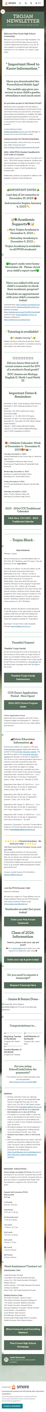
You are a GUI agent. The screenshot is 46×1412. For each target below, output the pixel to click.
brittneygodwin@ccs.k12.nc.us (16, 132)
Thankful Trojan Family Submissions (23, 677)
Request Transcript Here (23, 985)
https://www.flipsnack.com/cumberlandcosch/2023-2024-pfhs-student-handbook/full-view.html (24, 1154)
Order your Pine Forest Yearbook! (23, 921)
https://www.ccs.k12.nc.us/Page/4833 (23, 1082)
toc (2, 11)
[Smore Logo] (10, 3)
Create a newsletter (12, 1406)
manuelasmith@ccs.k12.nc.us (30, 1107)
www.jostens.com (19, 948)
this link (35, 662)
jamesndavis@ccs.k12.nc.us (26, 315)
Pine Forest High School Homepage (23, 1345)
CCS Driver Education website (25, 752)
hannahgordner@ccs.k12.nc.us (28, 307)
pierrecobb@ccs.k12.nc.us (20, 626)
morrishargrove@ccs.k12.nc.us (22, 830)
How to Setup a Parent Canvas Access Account (21, 147)
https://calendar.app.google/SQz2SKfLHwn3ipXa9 (22, 312)
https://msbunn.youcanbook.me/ (28, 305)
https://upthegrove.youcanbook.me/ (17, 320)
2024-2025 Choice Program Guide (23, 705)
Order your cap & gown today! (23, 959)
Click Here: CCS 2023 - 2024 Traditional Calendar (23, 520)
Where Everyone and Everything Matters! (23, 1331)
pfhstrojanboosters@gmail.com (15, 904)
